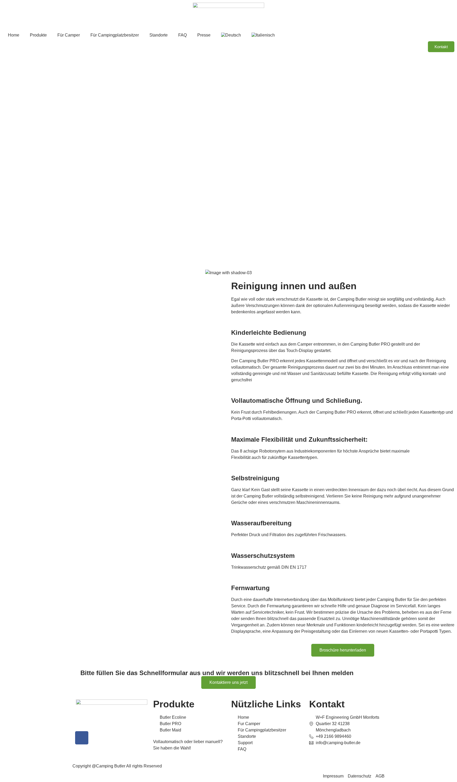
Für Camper (68, 35)
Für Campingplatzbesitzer (114, 35)
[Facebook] (81, 737)
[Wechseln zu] (231, 35)
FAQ (182, 35)
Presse (204, 35)
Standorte (158, 35)
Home (13, 35)
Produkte (38, 35)
